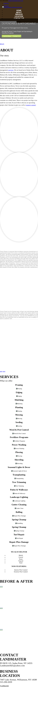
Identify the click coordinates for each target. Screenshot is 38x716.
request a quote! (31, 105)
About (19, 12)
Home (18, 10)
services (10, 70)
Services (19, 14)
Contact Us (19, 18)
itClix (21, 712)
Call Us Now (7, 36)
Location (19, 16)
